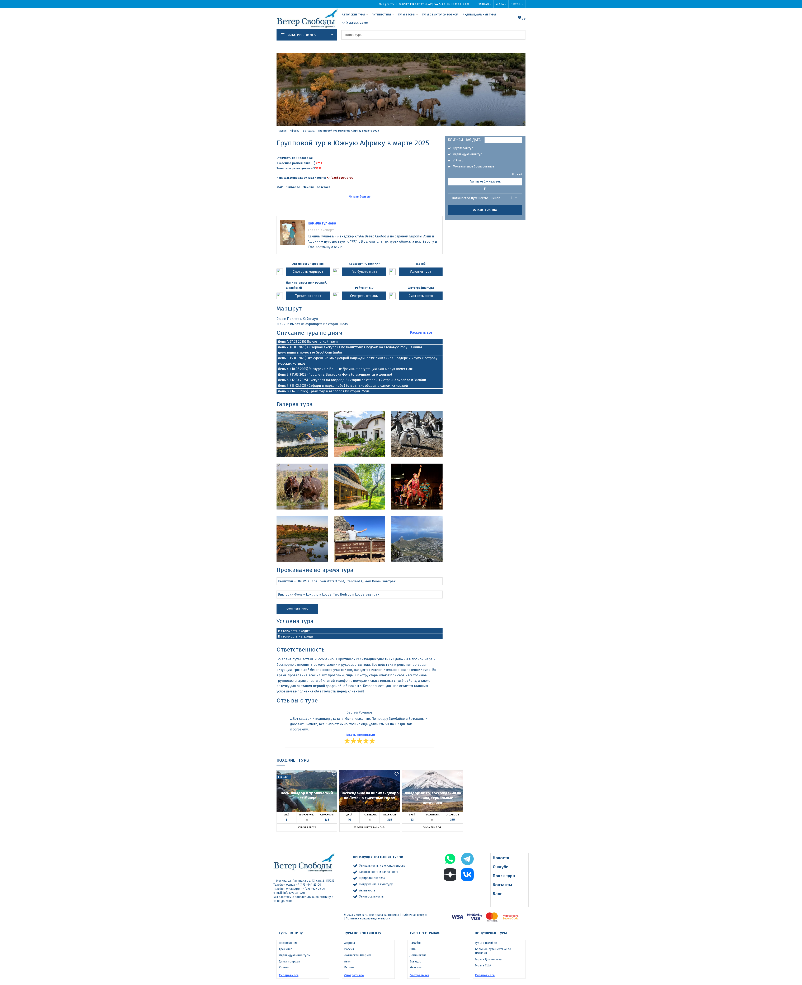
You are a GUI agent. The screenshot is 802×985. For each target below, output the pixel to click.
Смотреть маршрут (308, 272)
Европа (349, 967)
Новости (501, 857)
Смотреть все (288, 975)
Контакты (502, 884)
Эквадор (415, 961)
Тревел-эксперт (308, 296)
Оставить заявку (485, 209)
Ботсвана (309, 130)
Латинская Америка (357, 955)
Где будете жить (364, 272)
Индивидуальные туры (294, 955)
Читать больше (360, 196)
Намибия (415, 943)
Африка (294, 130)
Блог (497, 893)
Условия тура (420, 272)
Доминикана (418, 955)
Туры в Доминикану (488, 959)
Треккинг (285, 949)
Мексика (415, 967)
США (413, 949)
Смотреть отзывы (364, 296)
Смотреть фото (421, 296)
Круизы (284, 967)
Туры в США (483, 965)
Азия (347, 961)
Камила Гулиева (322, 223)
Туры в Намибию (486, 943)
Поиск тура (504, 875)
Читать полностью (359, 735)
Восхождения (288, 943)
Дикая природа (289, 961)
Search (520, 35)
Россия (349, 949)
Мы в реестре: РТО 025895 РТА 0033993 (402, 4)
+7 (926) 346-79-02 (340, 178)
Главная (282, 130)
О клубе (500, 866)
